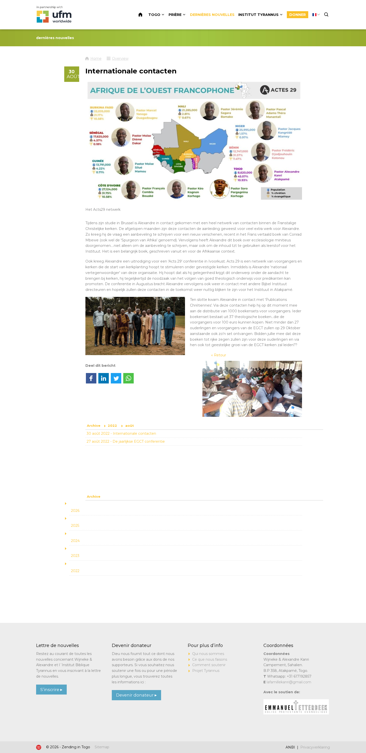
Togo (154, 14)
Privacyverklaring (315, 747)
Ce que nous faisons (209, 659)
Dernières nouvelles (212, 14)
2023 (75, 555)
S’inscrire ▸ (51, 689)
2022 (112, 426)
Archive (93, 426)
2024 (75, 540)
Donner (297, 14)
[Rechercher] (327, 15)
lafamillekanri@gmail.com (289, 682)
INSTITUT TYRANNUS (258, 14)
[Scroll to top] (344, 734)
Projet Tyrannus (205, 670)
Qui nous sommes (208, 653)
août (129, 426)
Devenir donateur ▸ (136, 695)
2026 (75, 510)
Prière (175, 14)
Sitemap (102, 747)
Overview (120, 58)
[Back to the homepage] (54, 15)
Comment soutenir (209, 665)
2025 (75, 525)
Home (143, 14)
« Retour (218, 355)
